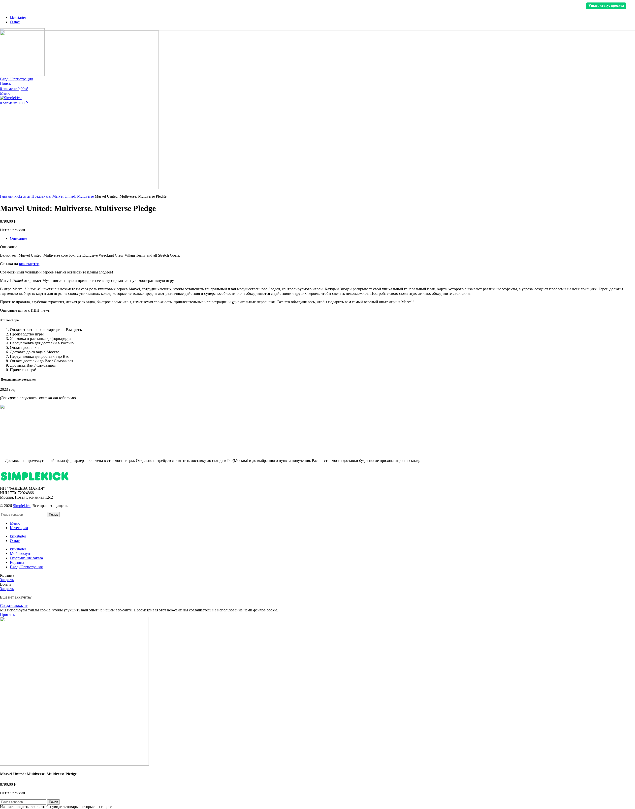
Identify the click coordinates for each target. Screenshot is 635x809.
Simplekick (22, 506)
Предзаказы (42, 196)
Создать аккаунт (14, 605)
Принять (7, 614)
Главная (7, 196)
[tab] (322, 238)
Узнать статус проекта (606, 5)
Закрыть (7, 580)
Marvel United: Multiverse (73, 196)
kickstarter (23, 196)
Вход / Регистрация (26, 567)
